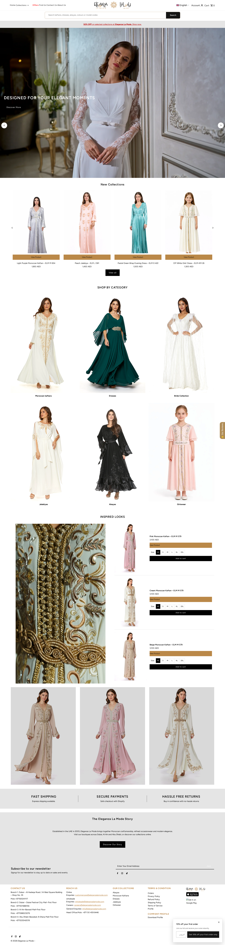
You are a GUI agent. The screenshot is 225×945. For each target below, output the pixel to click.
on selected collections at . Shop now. (112, 24)
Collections (21, 5)
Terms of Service (155, 906)
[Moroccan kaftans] (43, 343)
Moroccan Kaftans (121, 895)
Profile (150, 909)
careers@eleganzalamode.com (87, 905)
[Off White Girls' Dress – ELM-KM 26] (188, 225)
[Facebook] (117, 873)
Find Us (42, 5)
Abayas (116, 892)
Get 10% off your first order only (203, 934)
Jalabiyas (117, 902)
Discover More (14, 110)
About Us (61, 5)
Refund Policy (154, 899)
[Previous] (4, 125)
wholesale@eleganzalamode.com (89, 901)
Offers (36, 5)
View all (112, 273)
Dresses (116, 899)
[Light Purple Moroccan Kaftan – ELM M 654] (36, 225)
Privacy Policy (154, 896)
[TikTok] (127, 873)
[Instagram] (122, 873)
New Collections (112, 184)
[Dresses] (112, 343)
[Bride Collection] (181, 343)
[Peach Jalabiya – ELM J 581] (87, 225)
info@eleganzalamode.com (94, 909)
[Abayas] (112, 452)
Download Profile (155, 917)
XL (177, 552)
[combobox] (105, 15)
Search (173, 15)
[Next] (221, 125)
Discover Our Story (112, 844)
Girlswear (117, 905)
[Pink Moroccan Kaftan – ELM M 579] (130, 548)
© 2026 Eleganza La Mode (22, 941)
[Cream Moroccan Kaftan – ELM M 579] (130, 602)
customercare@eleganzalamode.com (91, 895)
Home (12, 5)
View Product (36, 257)
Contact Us (51, 5)
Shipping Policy (154, 902)
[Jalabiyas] (43, 452)
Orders (151, 893)
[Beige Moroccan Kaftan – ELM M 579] (130, 656)
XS (158, 552)
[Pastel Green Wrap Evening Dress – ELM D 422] (137, 225)
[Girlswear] (181, 452)
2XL (182, 552)
